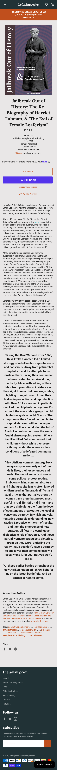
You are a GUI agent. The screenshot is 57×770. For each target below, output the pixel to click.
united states (36, 635)
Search (6, 678)
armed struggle (10, 630)
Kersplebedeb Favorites (31, 632)
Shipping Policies (10, 691)
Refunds (7, 704)
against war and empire (19, 627)
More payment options (28, 187)
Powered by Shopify (27, 756)
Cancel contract (44, 764)
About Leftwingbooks (13, 682)
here (37, 222)
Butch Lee (45, 630)
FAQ (5, 687)
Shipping (18, 153)
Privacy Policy (9, 695)
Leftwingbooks (28, 4)
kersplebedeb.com (39, 621)
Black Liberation (29, 630)
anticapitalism (40, 627)
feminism (11, 632)
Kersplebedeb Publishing (14, 635)
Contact (6, 699)
